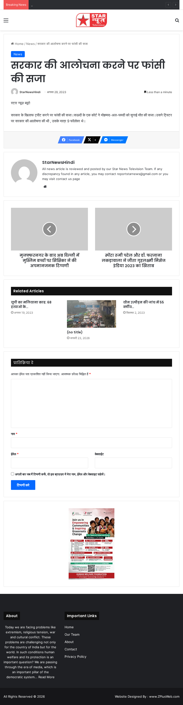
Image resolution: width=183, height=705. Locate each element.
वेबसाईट (99, 454)
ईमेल (15, 454)
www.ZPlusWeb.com (164, 696)
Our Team (72, 634)
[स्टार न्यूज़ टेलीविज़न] (91, 20)
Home (19, 44)
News (30, 44)
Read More (46, 677)
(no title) (75, 332)
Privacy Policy (75, 656)
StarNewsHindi (30, 92)
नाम (14, 434)
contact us (64, 179)
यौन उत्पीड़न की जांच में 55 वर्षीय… (143, 304)
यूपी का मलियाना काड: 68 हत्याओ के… (31, 304)
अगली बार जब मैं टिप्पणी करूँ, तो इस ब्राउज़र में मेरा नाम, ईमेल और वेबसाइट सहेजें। (60, 474)
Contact (71, 649)
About (69, 642)
